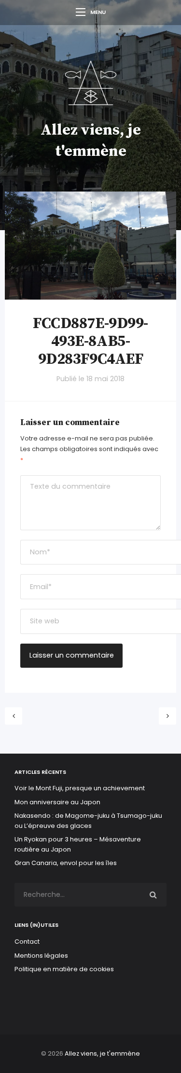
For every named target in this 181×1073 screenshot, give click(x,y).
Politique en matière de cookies (64, 969)
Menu (98, 12)
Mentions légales (41, 955)
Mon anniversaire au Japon (58, 802)
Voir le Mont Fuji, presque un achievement (79, 788)
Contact (27, 941)
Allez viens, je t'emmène (102, 1053)
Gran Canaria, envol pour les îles (65, 863)
